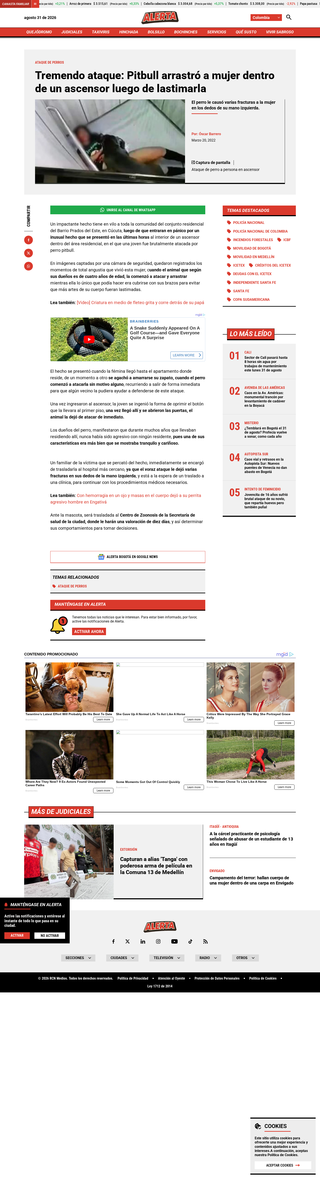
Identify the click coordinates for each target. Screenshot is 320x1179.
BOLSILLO (156, 32)
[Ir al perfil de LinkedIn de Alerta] (143, 941)
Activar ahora (89, 631)
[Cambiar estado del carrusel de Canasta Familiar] (35, 4)
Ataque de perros (72, 586)
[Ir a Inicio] (160, 17)
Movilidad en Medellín (253, 257)
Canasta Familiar (15, 4)
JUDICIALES (71, 32)
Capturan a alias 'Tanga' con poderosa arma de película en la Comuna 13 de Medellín (156, 865)
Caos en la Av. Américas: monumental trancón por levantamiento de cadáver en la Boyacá (264, 399)
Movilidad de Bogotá (252, 248)
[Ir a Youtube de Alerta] (174, 941)
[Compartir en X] (28, 253)
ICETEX (239, 265)
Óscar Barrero (210, 134)
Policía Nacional (248, 223)
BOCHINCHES (185, 32)
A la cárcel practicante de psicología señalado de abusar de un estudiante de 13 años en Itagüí (251, 839)
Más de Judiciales (61, 811)
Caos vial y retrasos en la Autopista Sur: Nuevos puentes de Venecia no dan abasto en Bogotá (265, 465)
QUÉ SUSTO (246, 32)
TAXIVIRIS (100, 32)
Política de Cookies (282, 1155)
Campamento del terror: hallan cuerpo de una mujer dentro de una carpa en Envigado (251, 880)
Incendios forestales (253, 240)
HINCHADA (128, 32)
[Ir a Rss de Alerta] (205, 941)
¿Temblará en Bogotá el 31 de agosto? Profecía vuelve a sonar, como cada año (265, 432)
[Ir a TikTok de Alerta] (190, 941)
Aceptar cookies (279, 1165)
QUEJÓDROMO (39, 32)
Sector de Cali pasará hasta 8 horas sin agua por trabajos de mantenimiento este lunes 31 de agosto (266, 364)
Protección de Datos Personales (217, 978)
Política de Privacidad (133, 978)
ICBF (287, 240)
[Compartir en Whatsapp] (28, 266)
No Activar (50, 935)
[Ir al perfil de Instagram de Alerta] (158, 941)
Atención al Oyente (171, 978)
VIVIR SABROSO (280, 32)
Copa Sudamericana (251, 300)
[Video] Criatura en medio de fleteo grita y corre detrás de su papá (140, 302)
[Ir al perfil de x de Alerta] (127, 941)
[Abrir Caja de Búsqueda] (288, 17)
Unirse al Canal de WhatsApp (131, 210)
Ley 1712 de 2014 (159, 986)
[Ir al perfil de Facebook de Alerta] (113, 941)
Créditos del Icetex (273, 265)
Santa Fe (241, 291)
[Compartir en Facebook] (28, 240)
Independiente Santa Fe (254, 283)
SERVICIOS (216, 32)
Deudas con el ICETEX (252, 274)
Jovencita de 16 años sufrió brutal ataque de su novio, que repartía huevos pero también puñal (266, 501)
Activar (17, 935)
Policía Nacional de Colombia (260, 231)
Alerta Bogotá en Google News (132, 557)
